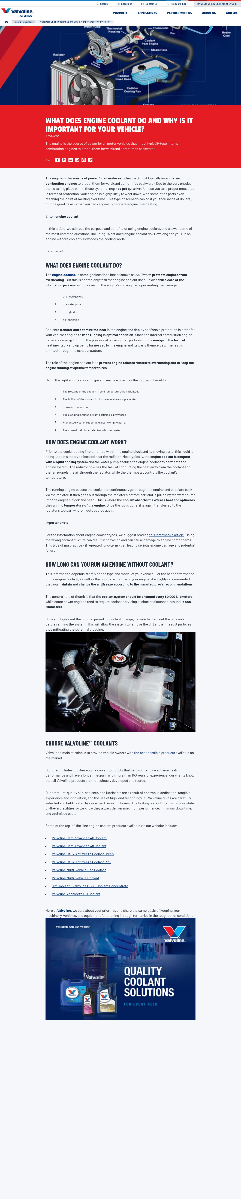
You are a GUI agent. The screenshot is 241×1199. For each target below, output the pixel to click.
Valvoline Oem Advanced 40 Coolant (79, 838)
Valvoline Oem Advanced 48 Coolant (79, 846)
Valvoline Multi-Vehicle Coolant (75, 878)
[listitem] (102, 3)
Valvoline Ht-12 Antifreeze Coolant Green (83, 854)
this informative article (166, 535)
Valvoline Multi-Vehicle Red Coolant (79, 870)
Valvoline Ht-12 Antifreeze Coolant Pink (81, 862)
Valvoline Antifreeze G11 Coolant (76, 894)
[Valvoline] (18, 12)
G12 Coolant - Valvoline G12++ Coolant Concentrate (90, 886)
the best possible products (154, 752)
